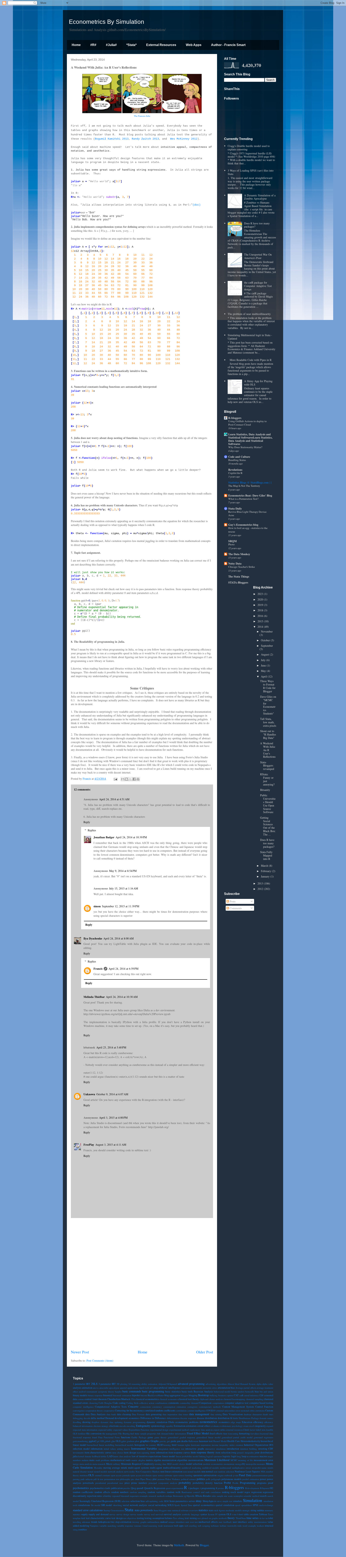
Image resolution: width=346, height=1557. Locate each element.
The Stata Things (238, 576)
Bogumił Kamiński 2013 (112, 138)
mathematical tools (120, 1460)
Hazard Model (220, 1441)
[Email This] (123, 779)
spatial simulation (224, 1505)
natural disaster (80, 1471)
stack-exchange (266, 1505)
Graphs (155, 1441)
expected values (120, 1429)
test (83, 1518)
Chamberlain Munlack (118, 1399)
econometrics (208, 1421)
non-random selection (224, 1471)
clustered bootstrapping (234, 1399)
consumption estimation (174, 1406)
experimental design (159, 1429)
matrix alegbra (138, 1460)
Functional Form (112, 1437)
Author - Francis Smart (228, 45)
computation (218, 1402)
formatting (244, 1433)
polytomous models (231, 1479)
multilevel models (210, 1467)
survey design (122, 1514)
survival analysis (172, 1514)
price (127, 1483)
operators (198, 1475)
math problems (103, 1460)
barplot (118, 1391)
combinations (161, 1402)
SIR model (106, 1505)
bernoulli (249, 1391)
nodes (132, 1471)
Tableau (263, 1514)
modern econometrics (213, 1463)
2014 (260, 627)
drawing (86, 1422)
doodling (77, 1422)
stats (211, 1510)
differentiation (173, 1418)
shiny (199, 1501)
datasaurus (257, 1414)
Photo (231, 544)
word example (249, 1525)
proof (270, 1483)
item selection (222, 1452)
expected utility (105, 1429)
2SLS (94, 1384)
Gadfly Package (138, 1437)
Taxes (270, 1514)
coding (122, 1403)
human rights (184, 1444)
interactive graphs (194, 1448)
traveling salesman (81, 1521)
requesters (134, 1495)
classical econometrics (147, 1399)
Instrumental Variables (144, 1448)
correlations (181, 1410)
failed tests (261, 1429)
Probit (227, 1483)
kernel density (84, 1456)
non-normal (207, 1471)
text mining (191, 1518)
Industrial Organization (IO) (258, 1445)
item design (130, 1452)
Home (76, 45)
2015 (260, 621)
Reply (86, 822)
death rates (268, 1414)
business (222, 1395)
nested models (100, 1471)
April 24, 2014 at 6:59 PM (123, 968)
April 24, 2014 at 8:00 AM (118, 938)
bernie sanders (237, 1391)
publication (117, 1488)
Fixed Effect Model (198, 1433)
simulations (84, 1505)
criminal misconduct (225, 1410)
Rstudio (207, 1496)
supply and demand (98, 1514)
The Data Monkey (239, 554)
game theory (160, 1437)
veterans (137, 1525)
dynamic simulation (157, 1422)
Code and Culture (239, 457)
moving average (111, 1467)
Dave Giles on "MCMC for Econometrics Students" (268, 705)
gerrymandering (80, 1441)
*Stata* (131, 45)
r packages (193, 1488)
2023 (260, 594)
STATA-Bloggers (238, 582)
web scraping (204, 1525)
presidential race (115, 1482)
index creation (236, 1444)
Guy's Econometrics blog (243, 525)
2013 (260, 883)
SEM (166, 1501)
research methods (157, 1495)
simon (97, 906)
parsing (76, 1479)
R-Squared (265, 1488)
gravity (162, 1441)
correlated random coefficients (159, 1410)
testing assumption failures (158, 1518)
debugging (78, 1418)
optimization (209, 1475)
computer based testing (261, 1403)
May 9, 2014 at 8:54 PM (123, 871)
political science (188, 1479)
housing (167, 1444)
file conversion (94, 1433)
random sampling (138, 1492)
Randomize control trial (193, 1492)
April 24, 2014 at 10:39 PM (131, 837)
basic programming (153, 1391)
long (239, 1456)
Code (115, 1403)
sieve (219, 1501)
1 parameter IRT (81, 1384)
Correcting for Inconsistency (129, 1410)
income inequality (220, 1444)
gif (98, 1441)
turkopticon (104, 1522)
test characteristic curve (98, 1518)
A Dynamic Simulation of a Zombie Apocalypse (260, 197)
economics (224, 1422)
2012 (260, 889)
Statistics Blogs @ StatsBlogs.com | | (250, 482)
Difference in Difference (153, 1418)
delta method (98, 1418)
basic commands (131, 1391)
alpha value (267, 1383)
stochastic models (234, 1510)
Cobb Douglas (105, 1402)
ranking (225, 1492)
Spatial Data (186, 1505)
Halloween (193, 1441)
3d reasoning (134, 1383)
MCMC (233, 1460)
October (266, 640)
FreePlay (88, 1144)
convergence (79, 1410)
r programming (207, 1488)
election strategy (101, 1425)
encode (122, 1425)
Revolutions (235, 470)
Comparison (205, 1403)
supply (84, 1514)
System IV (213, 1514)
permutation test (111, 1479)
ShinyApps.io (209, 1501)
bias (257, 1391)
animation (87, 1387)
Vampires (94, 1525)
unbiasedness (153, 1521)
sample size (222, 1495)
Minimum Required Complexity (137, 1464)
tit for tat (264, 1518)
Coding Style (132, 1402)
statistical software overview (185, 1510)
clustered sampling (254, 1399)
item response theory (202, 1452)
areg (155, 1387)
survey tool (149, 1514)
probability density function (207, 1483)
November (267, 631)
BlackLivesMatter (156, 1395)
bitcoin (144, 1395)
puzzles (126, 1488)
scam (230, 1495)
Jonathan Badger (104, 837)
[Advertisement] (142, 1284)
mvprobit (256, 1467)
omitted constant (102, 1475)
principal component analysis (163, 1482)
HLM (160, 1445)
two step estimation (121, 1522)
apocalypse (114, 1387)
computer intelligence (83, 1406)
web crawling (190, 1525)
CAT (236, 1395)
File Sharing (124, 1433)
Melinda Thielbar (94, 997)
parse (270, 1475)
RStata (198, 1496)
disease (200, 1418)
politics (201, 1479)
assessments (197, 1387)
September (267, 646)
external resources (234, 1429)
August (265, 654)
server (192, 1501)
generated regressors (263, 1437)
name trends (267, 1467)
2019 (260, 605)
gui (168, 1441)
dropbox (96, 1422)
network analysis (116, 1471)
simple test (227, 1501)
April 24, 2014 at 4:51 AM (114, 799)
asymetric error (210, 1387)
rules (214, 1495)
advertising (211, 1383)
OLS (91, 1475)
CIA (133, 1399)
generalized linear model (208, 1437)
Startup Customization (114, 1510)
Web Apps (193, 45)
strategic (246, 1510)
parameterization (260, 1475)
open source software (162, 1475)
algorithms (222, 1383)
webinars (215, 1525)
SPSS (255, 1505)
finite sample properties (145, 1433)
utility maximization (257, 1521)
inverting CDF (265, 1448)
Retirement (178, 1495)
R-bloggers (234, 418)
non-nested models (192, 1471)
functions (125, 1437)
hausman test (206, 1441)
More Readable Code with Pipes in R (251, 360)
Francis (98, 968)
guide (173, 1441)
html (174, 1445)
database (247, 1414)
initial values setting (113, 1448)
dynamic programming (135, 1422)
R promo (220, 1488)
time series (252, 1518)
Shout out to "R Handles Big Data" (268, 734)
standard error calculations (88, 1510)
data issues (183, 1414)
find (132, 1433)
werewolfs (232, 1525)
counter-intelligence (196, 1410)
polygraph (216, 1479)
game (150, 1437)
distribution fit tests (228, 1418)
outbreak (228, 1475)
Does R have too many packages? (257, 225)
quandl (140, 1488)
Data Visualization (233, 1414)
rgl (185, 1495)
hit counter (151, 1444)
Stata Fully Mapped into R (266, 855)
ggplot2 (92, 1441)
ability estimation (149, 1383)
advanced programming (191, 1384)
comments (173, 1403)
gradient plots (133, 1441)
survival (159, 1514)
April (264, 676)
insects (127, 1448)
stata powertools (144, 1510)
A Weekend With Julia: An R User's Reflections (268, 750)
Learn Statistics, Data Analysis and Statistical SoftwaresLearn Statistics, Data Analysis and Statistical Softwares (250, 439)
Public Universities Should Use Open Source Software (268, 803)
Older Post (204, 1352)
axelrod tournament (88, 1391)
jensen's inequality (245, 1452)
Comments (235, 908)
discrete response (188, 1418)
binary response (95, 1395)
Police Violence (172, 1479)
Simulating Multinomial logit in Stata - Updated (250, 336)
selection (126, 1501)
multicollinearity (172, 1467)
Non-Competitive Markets (148, 1471)
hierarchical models (124, 1444)
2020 (260, 599)
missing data (160, 1463)
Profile (235, 1482)
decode (87, 1418)
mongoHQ (240, 1463)
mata (92, 1460)
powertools (88, 1483)
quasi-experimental (174, 1488)
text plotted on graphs (207, 1518)
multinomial (225, 1467)
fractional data (266, 1433)
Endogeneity (143, 1426)
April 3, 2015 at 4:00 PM (113, 1117)
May (264, 671)
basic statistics (173, 1391)
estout (200, 1426)
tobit (270, 1518)
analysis (77, 1387)
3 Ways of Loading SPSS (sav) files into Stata (251, 172)
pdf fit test (98, 1479)
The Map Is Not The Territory (244, 486)
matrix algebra (153, 1460)
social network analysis (135, 1505)
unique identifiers (176, 1521)
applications (132, 1387)
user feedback (225, 1521)
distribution (211, 1418)
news (126, 1471)
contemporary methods (210, 1406)
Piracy (149, 1479)
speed (237, 1505)
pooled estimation (250, 1479)
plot (155, 1479)
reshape (168, 1495)
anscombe (104, 1387)
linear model (168, 1456)
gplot (123, 1441)
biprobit (136, 1395)
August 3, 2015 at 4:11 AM (110, 1144)
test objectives (129, 1518)
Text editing (178, 1518)
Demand (109, 1418)
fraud (94, 1437)
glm (113, 1441)
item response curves (179, 1452)
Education (247, 1422)
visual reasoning (149, 1525)
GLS (118, 1441)
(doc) (197, 204)
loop (244, 1456)
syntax (203, 1514)
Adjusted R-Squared (167, 1383)
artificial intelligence (169, 1387)
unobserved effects (208, 1522)
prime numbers (139, 1483)
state (169, 1510)
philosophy (125, 1479)
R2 (271, 1488)
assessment (186, 1387)
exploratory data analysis (201, 1429)
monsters (261, 1463)
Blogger (204, 1545)
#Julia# (111, 45)
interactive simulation (215, 1448)
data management (199, 1414)
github (108, 1441)
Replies (92, 830)
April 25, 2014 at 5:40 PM (111, 1047)
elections (114, 1426)
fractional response (82, 1437)
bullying (213, 1395)
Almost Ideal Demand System (241, 1383)
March (265, 865)
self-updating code (154, 1501)
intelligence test (176, 1448)
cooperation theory (94, 1410)
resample (144, 1495)
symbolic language (190, 1514)
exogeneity (260, 1426)
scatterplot (238, 1495)
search (263, 1496)
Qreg (133, 1488)
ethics (207, 1426)
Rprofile (191, 1495)
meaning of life (245, 1460)
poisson (161, 1479)
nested (90, 1471)
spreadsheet (246, 1505)
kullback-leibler (99, 1456)
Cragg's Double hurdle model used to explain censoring (249, 147)
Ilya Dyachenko (92, 938)
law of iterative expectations (146, 1456)
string (253, 1510)
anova (96, 1387)
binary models (80, 1395)
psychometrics (81, 1488)
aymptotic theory (106, 1391)
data (87, 1414)
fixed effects (216, 1433)
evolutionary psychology (231, 1425)
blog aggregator (172, 1395)
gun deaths (182, 1441)
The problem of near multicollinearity (249, 314)
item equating (143, 1452)
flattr (225, 1433)
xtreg (75, 1529)
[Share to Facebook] (134, 779)
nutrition (84, 1475)
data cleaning (124, 1414)
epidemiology (158, 1426)
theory (231, 1518)
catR (241, 1395)
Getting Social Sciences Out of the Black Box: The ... (268, 826)
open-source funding (183, 1475)
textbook (223, 1518)
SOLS (170, 1505)
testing (140, 1518)
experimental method (179, 1429)
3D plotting (122, 1383)
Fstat (100, 1437)
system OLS (224, 1514)
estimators (191, 1426)
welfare (223, 1525)
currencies (260, 1410)
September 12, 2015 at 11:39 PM (120, 906)
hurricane (195, 1444)
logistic (226, 1456)
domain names (266, 1418)
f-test (246, 1429)
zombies (82, 1529)
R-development (252, 1488)
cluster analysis (216, 1399)
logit (233, 1456)
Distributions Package (249, 1418)
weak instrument (165, 1525)
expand (269, 1425)
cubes (252, 1410)
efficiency (258, 1422)
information (97, 1448)
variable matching (107, 1525)
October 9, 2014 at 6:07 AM (112, 1094)
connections (145, 1406)
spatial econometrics (203, 1505)
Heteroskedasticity (250, 1441)
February (266, 871)
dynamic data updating (112, 1422)
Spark (177, 1505)
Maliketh (179, 1545)
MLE (169, 1463)
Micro (109, 1464)
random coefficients (83, 1492)
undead (163, 1522)
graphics (145, 1441)
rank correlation (213, 1492)
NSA (263, 1471)
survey (112, 1514)
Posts (232, 901)
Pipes (142, 1479)
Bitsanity (265, 790)
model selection (194, 1464)
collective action (146, 1402)
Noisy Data (234, 563)
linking (202, 1456)
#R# (93, 45)
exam (245, 1425)
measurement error (263, 1460)
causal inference (251, 1395)
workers (260, 1525)
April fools (144, 1387)
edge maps (236, 1422)
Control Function (264, 1406)
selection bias (137, 1501)
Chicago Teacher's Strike (241, 567)
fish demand (163, 1433)
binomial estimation (122, 1395)
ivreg (233, 1452)
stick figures (219, 1510)
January (265, 876)
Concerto (133, 1406)
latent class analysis (122, 1456)
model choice (178, 1463)
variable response (125, 1525)
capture (229, 1395)
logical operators (214, 1456)
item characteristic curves (98, 1452)
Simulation (252, 1500)
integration (163, 1448)
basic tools (187, 1391)
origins (220, 1475)
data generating (154, 1414)
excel (251, 1425)
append (123, 1387)
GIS (102, 1441)
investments (78, 1452)
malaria (85, 1460)
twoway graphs (139, 1521)
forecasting (233, 1433)
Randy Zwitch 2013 (145, 138)
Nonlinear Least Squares (247, 1471)
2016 (260, 616)
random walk (173, 1492)
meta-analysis (85, 1463)
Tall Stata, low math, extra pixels (268, 722)
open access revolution (141, 1475)
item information (159, 1452)
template (77, 1518)
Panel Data (245, 1475)
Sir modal (95, 1505)
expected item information (85, 1429)
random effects (102, 1492)
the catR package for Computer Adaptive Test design (258, 286)
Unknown (89, 1094)
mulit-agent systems (138, 1467)
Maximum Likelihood (216, 1460)
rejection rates (94, 1496)
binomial (107, 1395)
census (81, 1399)
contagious (192, 1406)
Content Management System (238, 1406)
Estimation (179, 1426)
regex (247, 1492)
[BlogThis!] (127, 779)
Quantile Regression (154, 1488)
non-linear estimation (171, 1471)
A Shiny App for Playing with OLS (258, 382)
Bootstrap (203, 1395)
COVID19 (210, 1410)
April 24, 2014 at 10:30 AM (122, 997)
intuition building (248, 1448)
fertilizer (82, 1433)
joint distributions (264, 1452)
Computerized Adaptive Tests (111, 1406)
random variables (157, 1492)
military (116, 1463)
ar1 (151, 1387)
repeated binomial (120, 1495)
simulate (237, 1501)
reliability (107, 1495)
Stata (129, 1509)
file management (110, 1433)
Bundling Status (237, 460)
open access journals (120, 1475)
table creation (251, 1514)
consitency (157, 1406)
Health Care (233, 1441)
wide (239, 1525)
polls (208, 1479)
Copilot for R (235, 473)
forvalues (254, 1433)
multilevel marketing (191, 1467)
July (263, 660)
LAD (110, 1456)
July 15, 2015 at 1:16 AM (123, 888)
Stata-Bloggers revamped (267, 765)
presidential (100, 1482)
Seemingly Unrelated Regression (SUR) (100, 1501)
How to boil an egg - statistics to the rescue (248, 529)
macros (263, 1456)
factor (252, 1429)
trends (94, 1522)
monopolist (251, 1463)
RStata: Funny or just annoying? (267, 779)
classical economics (168, 1399)
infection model (81, 1448)
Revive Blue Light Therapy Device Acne (247, 513)
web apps (179, 1525)
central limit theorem (95, 1399)
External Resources (161, 45)
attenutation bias (226, 1387)
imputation (206, 1444)
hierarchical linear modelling (100, 1444)
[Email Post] (115, 778)
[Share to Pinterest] (138, 779)
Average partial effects (245, 1387)
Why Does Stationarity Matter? (245, 447)
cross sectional (242, 1410)
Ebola (171, 1422)
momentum (229, 1463)
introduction (233, 1448)
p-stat (235, 1475)
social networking (157, 1505)
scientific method (251, 1495)
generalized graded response (181, 1437)
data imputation (170, 1414)
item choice (117, 1452)
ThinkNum (241, 1518)
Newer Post (80, 1352)
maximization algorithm (174, 1460)
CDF (261, 1395)
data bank (111, 1414)
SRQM (232, 541)
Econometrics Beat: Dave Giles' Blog (250, 495)
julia (75, 1456)
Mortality (98, 1467)
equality (169, 1425)
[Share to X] (130, 779)
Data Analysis (98, 1414)
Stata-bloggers (160, 1510)
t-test (240, 1514)
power (263, 1479)
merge (76, 1463)
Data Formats (138, 1414)
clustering (93, 1402)
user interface (240, 1522)
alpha (259, 1383)
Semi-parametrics (178, 1501)
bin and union (266, 1391)
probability (185, 1483)
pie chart (135, 1479)
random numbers (120, 1492)
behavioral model (222, 1391)
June (264, 665)
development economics (127, 1418)
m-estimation (253, 1456)
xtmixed (269, 1525)
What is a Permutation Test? (243, 499)
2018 (260, 610)
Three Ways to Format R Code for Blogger (268, 686)
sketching (117, 1505)
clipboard (204, 1399)
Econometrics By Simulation (106, 21)
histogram (140, 1445)
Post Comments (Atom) (99, 1360)
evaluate (215, 1425)
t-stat (234, 1514)
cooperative (109, 1410)
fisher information (177, 1433)
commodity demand (189, 1402)
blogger (184, 1395)
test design (117, 1518)
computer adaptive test (236, 1403)
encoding (131, 1425)
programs (262, 1483)
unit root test (191, 1521)
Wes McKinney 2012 (183, 138)
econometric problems (187, 1422)
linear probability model (187, 1456)
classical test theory (188, 1399)
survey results (136, 1514)
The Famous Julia (142, 115)
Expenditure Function (139, 1429)
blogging (193, 1395)
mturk (124, 1467)
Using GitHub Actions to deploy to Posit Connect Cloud (247, 422)
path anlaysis (86, 1479)
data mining (216, 1414)
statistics (203, 1510)
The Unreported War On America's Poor (258, 256)
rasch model (236, 1492)
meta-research (99, 1463)
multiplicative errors (241, 1467)
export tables (219, 1429)
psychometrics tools (100, 1488)
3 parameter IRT (107, 1384)
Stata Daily (235, 508)
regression (256, 1492)
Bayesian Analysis (203, 1391)
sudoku (260, 1510)
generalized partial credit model (237, 1437)
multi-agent (156, 1467)
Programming (247, 1483)
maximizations (196, 1460)
